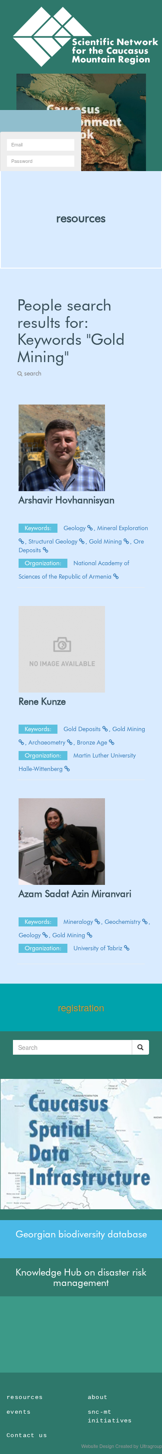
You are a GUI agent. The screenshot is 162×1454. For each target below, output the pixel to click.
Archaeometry (48, 742)
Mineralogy (79, 921)
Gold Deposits (83, 728)
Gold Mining (106, 541)
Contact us (26, 1435)
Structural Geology (54, 541)
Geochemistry (123, 921)
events (18, 1412)
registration (81, 1007)
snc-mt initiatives (110, 1416)
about (98, 1397)
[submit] (140, 1047)
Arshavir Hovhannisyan (66, 499)
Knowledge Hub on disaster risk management (81, 1277)
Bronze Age (93, 742)
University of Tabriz (98, 948)
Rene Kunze (42, 701)
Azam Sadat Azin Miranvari (75, 893)
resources (80, 217)
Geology (75, 528)
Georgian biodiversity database (81, 1234)
